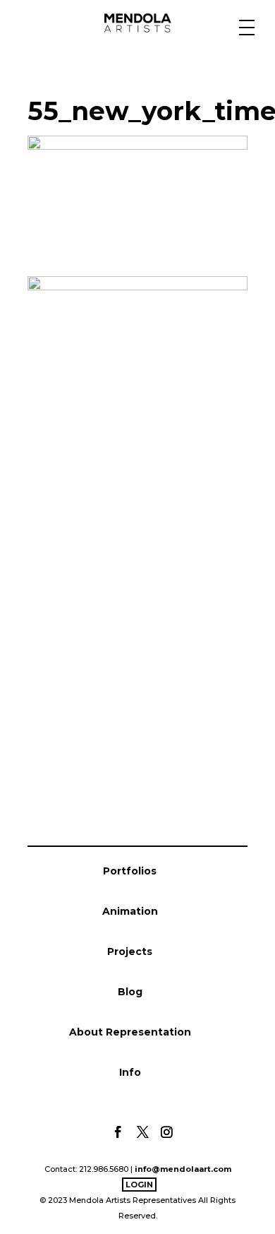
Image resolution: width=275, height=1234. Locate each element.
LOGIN (139, 1184)
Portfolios (130, 871)
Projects (129, 951)
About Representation (130, 1032)
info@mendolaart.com (183, 1169)
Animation (130, 911)
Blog (130, 991)
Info (130, 1072)
